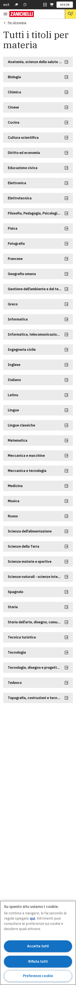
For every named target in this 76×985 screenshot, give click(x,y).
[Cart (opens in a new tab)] (51, 4)
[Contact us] (25, 4)
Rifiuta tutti (38, 961)
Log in (64, 4)
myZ (6, 4)
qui (32, 918)
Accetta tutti (38, 946)
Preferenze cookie (38, 976)
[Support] (16, 4)
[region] (38, 943)
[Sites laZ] (45, 5)
